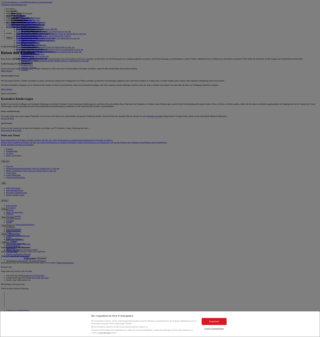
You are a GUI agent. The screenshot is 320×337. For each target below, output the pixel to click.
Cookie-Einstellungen (214, 328)
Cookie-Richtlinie (104, 332)
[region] (160, 324)
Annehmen (214, 321)
